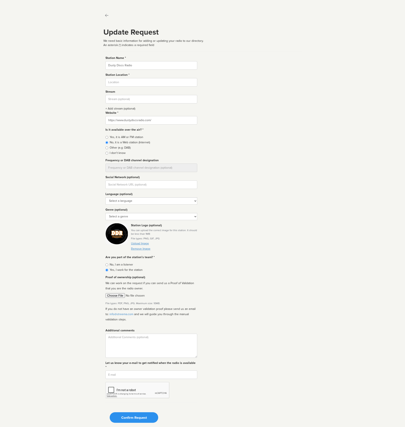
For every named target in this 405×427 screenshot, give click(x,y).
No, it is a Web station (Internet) (130, 142)
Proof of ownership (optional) (125, 277)
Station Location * (117, 75)
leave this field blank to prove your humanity (16, 4)
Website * (111, 113)
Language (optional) (118, 194)
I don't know (118, 153)
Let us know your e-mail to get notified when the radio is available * (150, 365)
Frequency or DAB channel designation (132, 160)
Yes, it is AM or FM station (126, 137)
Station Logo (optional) (146, 225)
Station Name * (115, 58)
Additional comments (120, 330)
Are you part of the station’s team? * (130, 257)
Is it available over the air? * (124, 129)
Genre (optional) (116, 209)
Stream (110, 92)
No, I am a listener (121, 264)
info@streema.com (121, 314)
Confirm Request (134, 418)
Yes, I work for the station (126, 270)
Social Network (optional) (122, 177)
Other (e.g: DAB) (120, 147)
